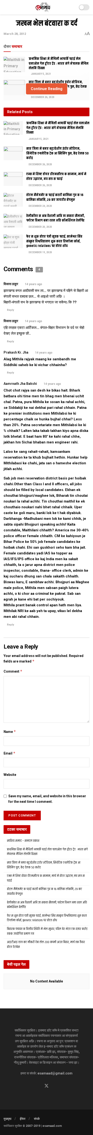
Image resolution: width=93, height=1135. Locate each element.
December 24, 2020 (40, 206)
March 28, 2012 (15, 34)
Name (10, 731)
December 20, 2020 (40, 227)
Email (10, 753)
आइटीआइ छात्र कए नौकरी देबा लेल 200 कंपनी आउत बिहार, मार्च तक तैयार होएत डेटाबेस (46, 944)
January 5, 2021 (41, 74)
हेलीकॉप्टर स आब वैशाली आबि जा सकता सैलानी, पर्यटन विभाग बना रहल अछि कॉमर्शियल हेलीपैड (55, 218)
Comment (13, 671)
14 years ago (33, 284)
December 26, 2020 (42, 97)
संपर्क (37, 1119)
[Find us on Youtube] (55, 1086)
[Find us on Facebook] (38, 1086)
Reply (10, 310)
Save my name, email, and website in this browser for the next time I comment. (47, 798)
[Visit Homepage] (43, 7)
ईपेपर (23, 1119)
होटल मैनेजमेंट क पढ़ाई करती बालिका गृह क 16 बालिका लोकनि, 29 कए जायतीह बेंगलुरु (54, 197)
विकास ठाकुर (11, 284)
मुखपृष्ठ (7, 1119)
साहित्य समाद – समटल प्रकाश (23, 840)
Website (10, 775)
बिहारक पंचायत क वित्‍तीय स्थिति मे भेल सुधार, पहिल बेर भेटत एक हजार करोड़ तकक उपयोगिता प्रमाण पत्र (47, 931)
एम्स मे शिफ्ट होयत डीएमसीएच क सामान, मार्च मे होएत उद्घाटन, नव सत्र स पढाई (56, 177)
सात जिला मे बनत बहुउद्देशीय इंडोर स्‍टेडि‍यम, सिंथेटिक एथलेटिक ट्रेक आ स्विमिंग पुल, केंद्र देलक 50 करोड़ (57, 153)
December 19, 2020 (40, 252)
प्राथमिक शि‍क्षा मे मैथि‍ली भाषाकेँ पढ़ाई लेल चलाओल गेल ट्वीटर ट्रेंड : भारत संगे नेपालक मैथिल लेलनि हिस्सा (58, 63)
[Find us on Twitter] (46, 1086)
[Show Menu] (6, 7)
